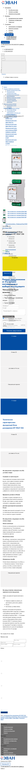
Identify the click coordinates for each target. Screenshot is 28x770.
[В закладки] (12, 144)
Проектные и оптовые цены (15, 20)
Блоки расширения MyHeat (13, 108)
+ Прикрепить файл (8, 316)
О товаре (14, 336)
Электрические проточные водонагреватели (13, 95)
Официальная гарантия (14, 384)
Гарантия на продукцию (14, 14)
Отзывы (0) (14, 352)
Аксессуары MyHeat (11, 110)
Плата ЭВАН (16, 718)
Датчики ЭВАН (8, 718)
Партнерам (7, 16)
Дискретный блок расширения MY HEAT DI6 (15, 715)
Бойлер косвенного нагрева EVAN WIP (16, 217)
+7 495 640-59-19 (11, 36)
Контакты (11, 30)
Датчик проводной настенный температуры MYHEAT (12, 300)
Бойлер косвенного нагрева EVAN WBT (16, 211)
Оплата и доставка (13, 12)
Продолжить (4, 712)
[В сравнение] (12, 132)
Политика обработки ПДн (15, 320)
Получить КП (9, 34)
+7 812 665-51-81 (11, 38)
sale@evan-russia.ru (11, 39)
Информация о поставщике (15, 26)
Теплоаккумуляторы (10, 220)
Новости (11, 32)
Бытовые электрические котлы (14, 90)
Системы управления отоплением (14, 229)
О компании (8, 24)
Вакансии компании (13, 28)
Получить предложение (14, 331)
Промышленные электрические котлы (11, 92)
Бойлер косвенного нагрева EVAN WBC (16, 213)
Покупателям (8, 7)
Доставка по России (14, 368)
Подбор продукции (13, 10)
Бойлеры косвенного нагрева (13, 97)
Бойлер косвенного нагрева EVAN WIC (16, 215)
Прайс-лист (11, 22)
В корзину (15, 257)
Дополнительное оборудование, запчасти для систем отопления (13, 113)
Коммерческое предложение (16, 18)
